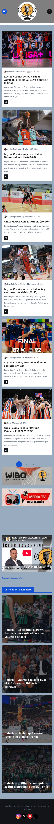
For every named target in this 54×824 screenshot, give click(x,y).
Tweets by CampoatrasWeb (13, 578)
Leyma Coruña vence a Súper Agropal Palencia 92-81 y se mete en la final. (26, 79)
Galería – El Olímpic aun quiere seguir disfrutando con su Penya (26, 784)
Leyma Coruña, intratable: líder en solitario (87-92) (25, 364)
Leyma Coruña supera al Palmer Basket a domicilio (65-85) (24, 155)
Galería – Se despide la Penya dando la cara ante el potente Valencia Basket (24, 633)
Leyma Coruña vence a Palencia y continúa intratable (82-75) (24, 290)
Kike (9, 423)
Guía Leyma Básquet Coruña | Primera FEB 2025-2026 (22, 429)
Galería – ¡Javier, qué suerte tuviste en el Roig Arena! (23, 734)
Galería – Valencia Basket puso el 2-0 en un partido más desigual (25, 683)
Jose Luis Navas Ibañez (16, 71)
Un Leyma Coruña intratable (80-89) (26, 221)
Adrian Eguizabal (14, 149)
